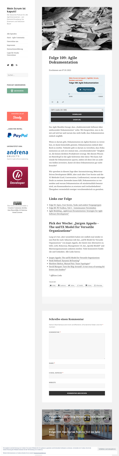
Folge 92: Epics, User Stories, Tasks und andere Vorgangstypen (75, 205)
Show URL (77, 120)
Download (77, 114)
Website (52, 382)
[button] (17, 116)
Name (52, 363)
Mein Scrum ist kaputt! (16, 10)
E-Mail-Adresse (56, 373)
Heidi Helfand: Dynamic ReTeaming (64, 260)
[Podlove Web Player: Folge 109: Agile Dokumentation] (77, 90)
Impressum (11, 45)
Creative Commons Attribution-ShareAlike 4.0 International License (17, 210)
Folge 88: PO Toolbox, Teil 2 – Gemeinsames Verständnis (72, 208)
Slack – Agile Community (15, 38)
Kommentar (55, 332)
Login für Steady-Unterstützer (13, 54)
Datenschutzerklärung (15, 49)
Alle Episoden (12, 34)
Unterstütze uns (12, 41)
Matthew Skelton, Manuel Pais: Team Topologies (69, 263)
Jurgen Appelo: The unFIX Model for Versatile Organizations (74, 257)
